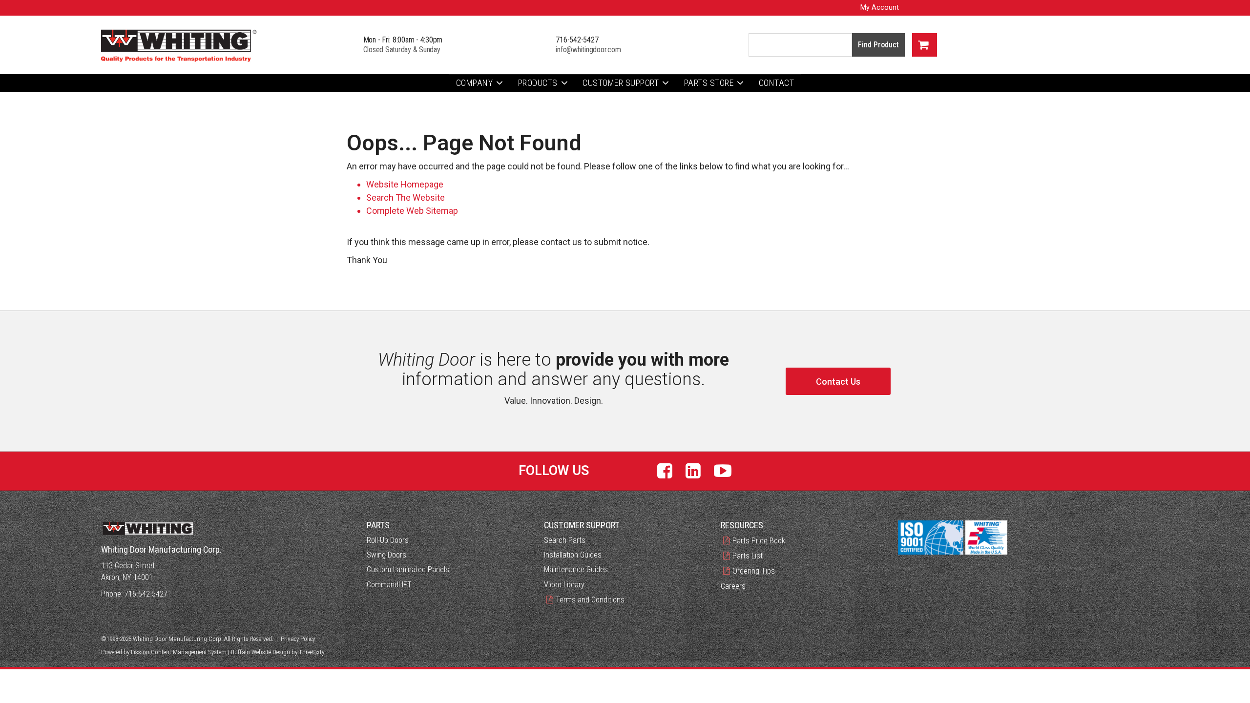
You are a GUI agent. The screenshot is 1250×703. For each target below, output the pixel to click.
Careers (733, 586)
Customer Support (621, 83)
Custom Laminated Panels (408, 569)
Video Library (564, 584)
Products (538, 83)
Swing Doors (386, 554)
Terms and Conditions (590, 599)
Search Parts (564, 540)
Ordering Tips (753, 571)
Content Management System (189, 652)
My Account (879, 7)
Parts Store (709, 83)
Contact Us (838, 381)
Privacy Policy (298, 638)
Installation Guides (573, 554)
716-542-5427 (577, 39)
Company (474, 83)
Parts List (747, 555)
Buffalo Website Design (260, 652)
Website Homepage (404, 184)
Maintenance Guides (576, 569)
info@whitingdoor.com (588, 49)
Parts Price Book (758, 540)
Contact (776, 83)
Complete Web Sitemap (413, 211)
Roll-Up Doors (388, 540)
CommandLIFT (389, 584)
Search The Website (405, 197)
